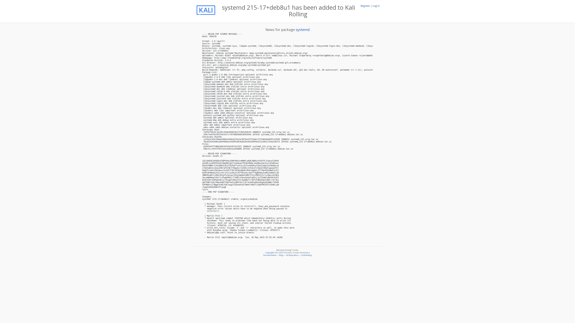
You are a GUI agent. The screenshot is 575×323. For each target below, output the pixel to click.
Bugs (281, 255)
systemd (303, 29)
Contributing (306, 255)
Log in (376, 5)
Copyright (269, 252)
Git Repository (292, 255)
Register (365, 5)
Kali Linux (280, 250)
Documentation (270, 255)
